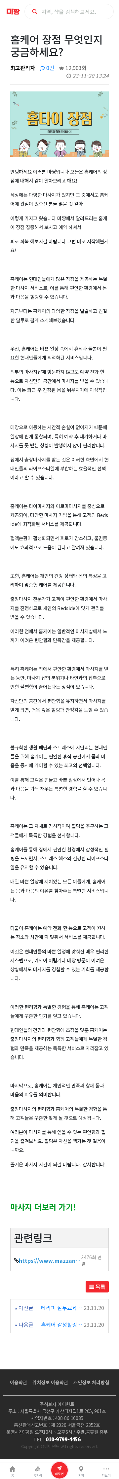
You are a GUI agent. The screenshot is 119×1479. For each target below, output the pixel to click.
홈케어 (37, 1475)
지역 (81, 1475)
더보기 (106, 1475)
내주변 (59, 1473)
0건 (49, 68)
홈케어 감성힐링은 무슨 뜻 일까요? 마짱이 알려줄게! (62, 1324)
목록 (99, 1286)
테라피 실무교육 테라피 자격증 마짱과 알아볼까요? (62, 1308)
